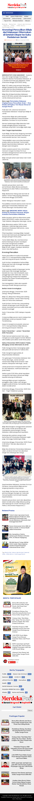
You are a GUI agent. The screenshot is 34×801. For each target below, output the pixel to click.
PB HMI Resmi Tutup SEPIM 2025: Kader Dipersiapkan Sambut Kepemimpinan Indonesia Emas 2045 (18, 544)
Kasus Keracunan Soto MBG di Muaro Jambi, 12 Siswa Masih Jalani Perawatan (19, 527)
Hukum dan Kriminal (17, 552)
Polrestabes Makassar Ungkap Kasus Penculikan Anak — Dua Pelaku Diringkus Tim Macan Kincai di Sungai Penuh (16, 103)
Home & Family (16, 18)
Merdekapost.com (17, 795)
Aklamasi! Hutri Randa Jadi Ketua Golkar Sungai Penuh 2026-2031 (20, 654)
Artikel (26, 16)
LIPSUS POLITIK (7, 680)
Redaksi (3, 797)
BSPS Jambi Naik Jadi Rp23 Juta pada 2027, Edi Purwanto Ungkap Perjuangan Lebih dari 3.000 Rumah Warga (21, 646)
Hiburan (27, 20)
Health (4, 683)
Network (23, 797)
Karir (13, 799)
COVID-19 (17, 677)
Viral (7, 16)
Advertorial (6, 18)
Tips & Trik (7, 20)
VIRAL (3, 554)
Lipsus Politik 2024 (16, 16)
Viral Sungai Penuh (19, 554)
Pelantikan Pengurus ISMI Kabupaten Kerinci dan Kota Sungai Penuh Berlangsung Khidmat (20, 629)
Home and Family (18, 692)
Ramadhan (22, 680)
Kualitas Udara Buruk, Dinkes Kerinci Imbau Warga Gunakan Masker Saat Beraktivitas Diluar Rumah (21, 783)
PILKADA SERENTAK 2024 (11, 689)
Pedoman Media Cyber (13, 797)
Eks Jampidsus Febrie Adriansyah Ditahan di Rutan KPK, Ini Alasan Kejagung (19, 535)
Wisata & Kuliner (18, 20)
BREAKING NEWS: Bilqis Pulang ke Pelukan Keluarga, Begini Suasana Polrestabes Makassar (15, 212)
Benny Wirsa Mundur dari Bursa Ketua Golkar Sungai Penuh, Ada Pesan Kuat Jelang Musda (22, 722)
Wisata (4, 692)
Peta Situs (19, 799)
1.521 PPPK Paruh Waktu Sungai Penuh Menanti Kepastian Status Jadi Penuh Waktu (21, 638)
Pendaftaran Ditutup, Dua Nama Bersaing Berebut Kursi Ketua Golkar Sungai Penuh (21, 613)
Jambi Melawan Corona (10, 686)
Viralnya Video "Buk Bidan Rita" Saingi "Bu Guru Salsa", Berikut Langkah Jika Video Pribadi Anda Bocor (21, 620)
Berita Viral (8, 552)
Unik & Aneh (27, 18)
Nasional (26, 552)
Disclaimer (29, 797)
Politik (4, 674)
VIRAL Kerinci (10, 554)
